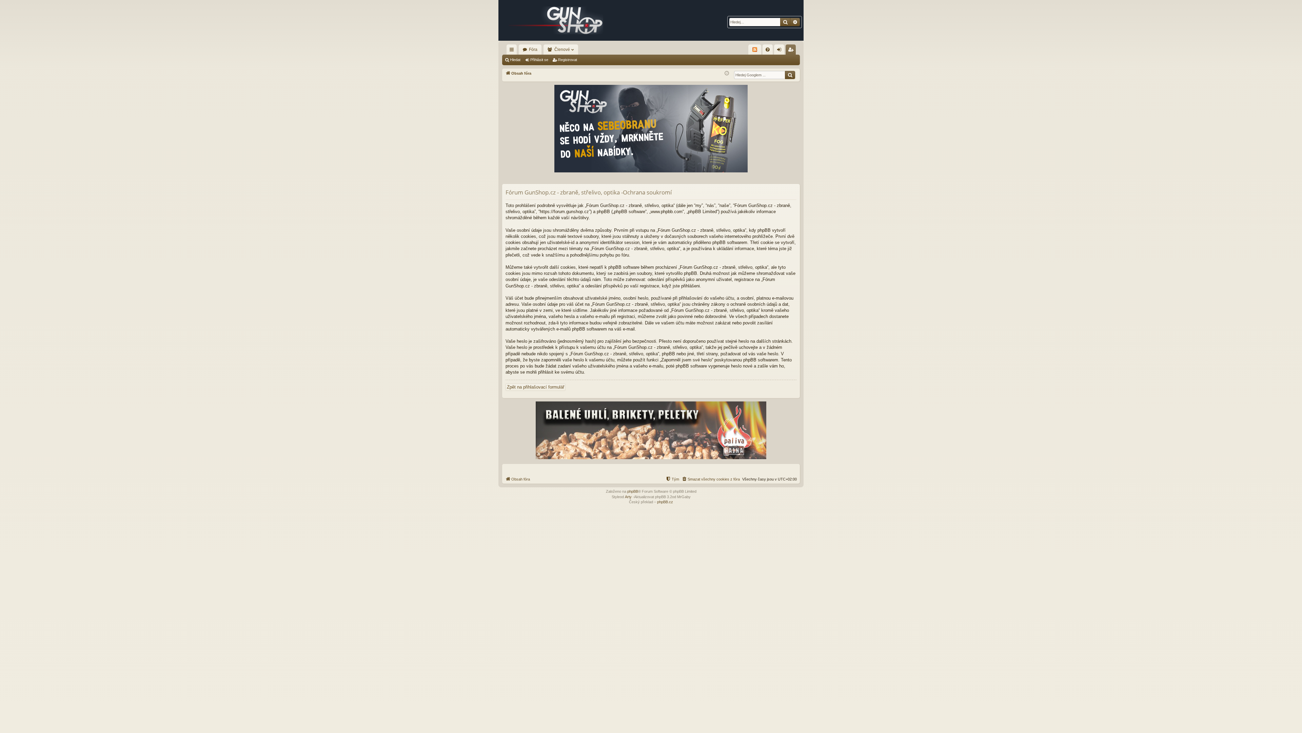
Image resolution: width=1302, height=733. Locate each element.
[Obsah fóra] (556, 20)
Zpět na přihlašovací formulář (535, 387)
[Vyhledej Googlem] (790, 75)
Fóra (533, 49)
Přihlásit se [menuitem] (780, 51)
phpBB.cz (665, 502)
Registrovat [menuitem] (792, 51)
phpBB (632, 491)
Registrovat (567, 60)
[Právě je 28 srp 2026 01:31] (727, 73)
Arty (628, 497)
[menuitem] (768, 49)
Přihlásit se (539, 60)
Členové (562, 49)
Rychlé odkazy (513, 51)
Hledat (515, 60)
